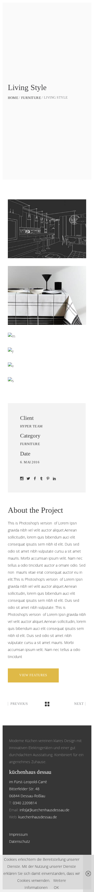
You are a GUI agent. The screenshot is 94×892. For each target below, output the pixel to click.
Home (13, 97)
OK (56, 887)
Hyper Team (31, 426)
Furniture (31, 97)
